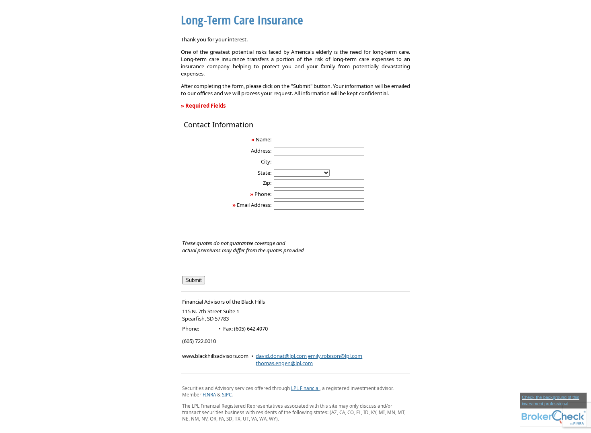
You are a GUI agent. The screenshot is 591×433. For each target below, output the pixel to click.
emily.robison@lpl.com (335, 355)
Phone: (262, 194)
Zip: (267, 182)
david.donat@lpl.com (281, 355)
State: (264, 172)
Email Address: (254, 204)
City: (266, 161)
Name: (263, 139)
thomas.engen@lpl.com (284, 363)
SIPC (227, 394)
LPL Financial (305, 388)
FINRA (210, 394)
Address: (261, 150)
